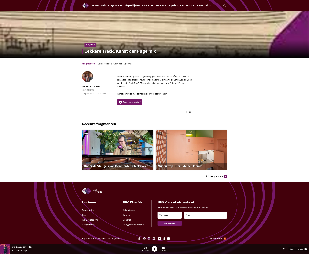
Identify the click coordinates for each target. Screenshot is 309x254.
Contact (127, 220)
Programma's (115, 5)
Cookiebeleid (215, 238)
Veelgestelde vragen (133, 225)
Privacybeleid (114, 238)
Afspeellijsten (132, 5)
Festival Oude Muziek (197, 5)
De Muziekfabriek (91, 87)
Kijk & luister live (90, 220)
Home (95, 5)
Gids (103, 5)
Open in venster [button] (297, 249)
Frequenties (88, 210)
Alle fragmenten (214, 176)
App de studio (176, 5)
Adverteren (129, 210)
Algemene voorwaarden (94, 238)
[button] (146, 249)
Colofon (127, 215)
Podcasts (161, 5)
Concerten (148, 5)
